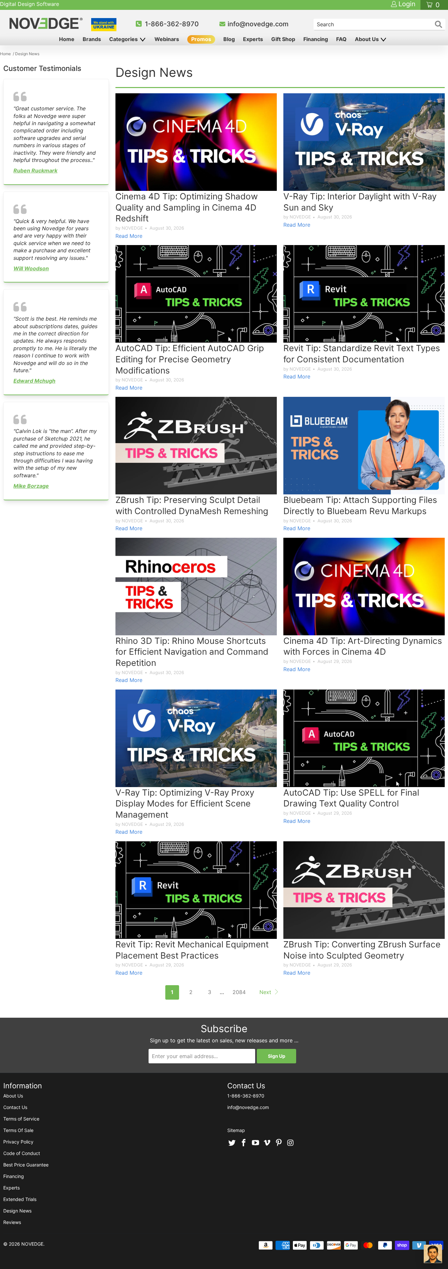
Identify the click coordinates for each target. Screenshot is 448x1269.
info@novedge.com (258, 24)
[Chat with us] (433, 1254)
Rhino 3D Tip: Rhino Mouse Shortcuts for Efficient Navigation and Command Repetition (191, 652)
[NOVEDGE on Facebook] (244, 1143)
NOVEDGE (32, 1244)
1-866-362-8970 (172, 24)
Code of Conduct (21, 1153)
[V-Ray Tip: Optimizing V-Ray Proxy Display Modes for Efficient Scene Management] (196, 738)
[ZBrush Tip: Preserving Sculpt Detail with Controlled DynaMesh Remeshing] (196, 445)
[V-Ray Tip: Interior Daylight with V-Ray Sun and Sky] (364, 142)
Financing (315, 39)
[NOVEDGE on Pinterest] (279, 1143)
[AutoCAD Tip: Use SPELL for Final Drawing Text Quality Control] (364, 738)
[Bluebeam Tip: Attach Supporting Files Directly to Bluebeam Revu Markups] (364, 445)
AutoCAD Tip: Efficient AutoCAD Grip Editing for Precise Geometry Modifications (189, 359)
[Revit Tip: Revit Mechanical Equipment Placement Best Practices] (196, 890)
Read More (128, 236)
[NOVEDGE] (47, 23)
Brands (92, 39)
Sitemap (236, 1130)
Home (66, 39)
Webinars (166, 39)
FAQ (341, 39)
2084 (239, 992)
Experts (253, 39)
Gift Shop (283, 39)
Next (266, 992)
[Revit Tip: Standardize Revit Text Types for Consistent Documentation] (364, 294)
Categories (124, 39)
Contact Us (15, 1107)
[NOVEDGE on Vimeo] (267, 1143)
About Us (367, 39)
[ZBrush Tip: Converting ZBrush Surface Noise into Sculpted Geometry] (364, 890)
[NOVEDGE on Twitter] (232, 1143)
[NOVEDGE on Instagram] (290, 1143)
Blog (229, 39)
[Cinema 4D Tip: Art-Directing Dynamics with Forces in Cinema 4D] (364, 586)
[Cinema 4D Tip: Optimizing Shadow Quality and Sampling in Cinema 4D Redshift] (196, 142)
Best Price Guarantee (26, 1164)
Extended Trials (19, 1199)
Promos (201, 39)
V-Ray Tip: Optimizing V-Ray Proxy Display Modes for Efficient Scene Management (184, 803)
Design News (17, 1210)
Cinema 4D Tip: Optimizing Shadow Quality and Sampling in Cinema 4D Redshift (186, 207)
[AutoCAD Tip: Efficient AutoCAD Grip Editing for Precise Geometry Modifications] (196, 294)
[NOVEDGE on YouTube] (255, 1143)
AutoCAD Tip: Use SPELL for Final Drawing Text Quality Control (351, 798)
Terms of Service (21, 1119)
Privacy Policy (18, 1141)
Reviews (12, 1222)
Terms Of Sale (18, 1130)
